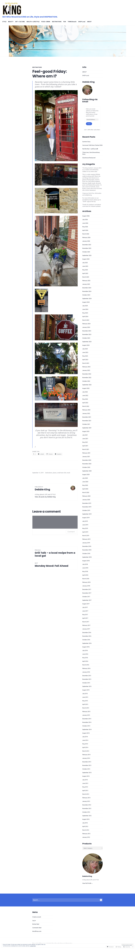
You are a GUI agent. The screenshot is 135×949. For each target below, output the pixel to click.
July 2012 (85, 823)
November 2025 (86, 248)
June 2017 (85, 611)
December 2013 (86, 761)
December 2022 (86, 374)
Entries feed (35, 924)
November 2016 (86, 636)
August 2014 (86, 733)
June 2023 (85, 352)
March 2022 (85, 406)
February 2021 (86, 453)
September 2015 (86, 686)
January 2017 (86, 629)
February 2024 (86, 323)
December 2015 (86, 675)
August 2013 (86, 776)
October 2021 (86, 424)
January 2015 (86, 715)
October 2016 (86, 639)
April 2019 (85, 532)
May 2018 (85, 571)
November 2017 (86, 593)
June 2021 (85, 438)
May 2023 (85, 356)
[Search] (101, 900)
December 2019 (86, 503)
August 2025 (86, 259)
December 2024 (86, 287)
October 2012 (86, 812)
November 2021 (86, 420)
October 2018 (86, 553)
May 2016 (85, 657)
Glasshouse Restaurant (88, 157)
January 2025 (86, 284)
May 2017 (85, 614)
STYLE (4, 21)
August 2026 (86, 216)
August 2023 (86, 345)
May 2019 (85, 528)
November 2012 (86, 808)
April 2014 (85, 747)
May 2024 (85, 313)
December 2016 (86, 632)
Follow (88, 123)
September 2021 (86, 428)
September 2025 (86, 255)
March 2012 (85, 830)
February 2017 (86, 625)
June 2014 (85, 740)
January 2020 (86, 499)
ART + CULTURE (20, 21)
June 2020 (85, 481)
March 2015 (85, 708)
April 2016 (85, 661)
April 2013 (85, 790)
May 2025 (85, 270)
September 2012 (86, 815)
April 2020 (85, 489)
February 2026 (86, 237)
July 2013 (85, 779)
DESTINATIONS (56, 21)
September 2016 (86, 643)
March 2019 (85, 535)
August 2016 (86, 647)
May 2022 (85, 399)
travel (68, 472)
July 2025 (85, 262)
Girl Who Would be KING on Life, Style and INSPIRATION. (30, 16)
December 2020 (86, 460)
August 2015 (86, 690)
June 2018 (85, 568)
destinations (48, 472)
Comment (71, 532)
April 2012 (85, 826)
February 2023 (86, 366)
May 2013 (85, 787)
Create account (36, 917)
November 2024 (86, 291)
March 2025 (85, 277)
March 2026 (85, 234)
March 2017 (85, 621)
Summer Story (86, 141)
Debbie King (87, 876)
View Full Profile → (87, 883)
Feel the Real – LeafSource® (90, 149)
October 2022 (86, 381)
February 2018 (86, 582)
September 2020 (86, 471)
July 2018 (85, 564)
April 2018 (85, 575)
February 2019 (86, 539)
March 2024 (85, 320)
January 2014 (86, 758)
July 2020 (85, 478)
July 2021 (85, 435)
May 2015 (85, 700)
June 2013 (85, 783)
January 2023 (86, 370)
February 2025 (86, 280)
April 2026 (85, 230)
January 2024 (86, 327)
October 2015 (86, 682)
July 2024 (85, 305)
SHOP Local (81, 21)
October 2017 (86, 596)
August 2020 (86, 474)
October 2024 (86, 295)
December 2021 (86, 417)
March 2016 (85, 665)
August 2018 (86, 560)
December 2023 (86, 331)
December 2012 (86, 805)
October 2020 (86, 467)
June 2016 (85, 654)
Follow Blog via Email (90, 100)
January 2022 (86, 413)
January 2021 (86, 456)
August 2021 (86, 431)
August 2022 (86, 388)
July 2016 (85, 650)
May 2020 (85, 485)
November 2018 (86, 550)
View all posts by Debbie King (45, 497)
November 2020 (86, 463)
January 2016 (86, 672)
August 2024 (86, 302)
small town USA (61, 472)
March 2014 (85, 751)
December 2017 (86, 589)
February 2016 (86, 668)
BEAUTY (10, 21)
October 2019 (86, 510)
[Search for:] (67, 900)
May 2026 (85, 226)
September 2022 (86, 384)
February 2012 (86, 833)
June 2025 (85, 266)
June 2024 (85, 309)
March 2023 (85, 363)
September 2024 (86, 298)
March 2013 (85, 794)
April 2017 (85, 618)
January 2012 (86, 837)
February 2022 (86, 410)
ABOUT (89, 21)
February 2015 (86, 711)
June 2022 (85, 395)
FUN (64, 21)
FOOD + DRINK (45, 21)
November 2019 (86, 507)
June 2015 (85, 697)
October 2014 (86, 726)
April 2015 (85, 704)
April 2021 (85, 445)
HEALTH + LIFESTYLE (33, 21)
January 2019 (86, 542)
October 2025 (86, 252)
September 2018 (86, 557)
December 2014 (86, 718)
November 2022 (86, 377)
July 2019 (85, 521)
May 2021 (85, 442)
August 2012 (86, 819)
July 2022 (85, 392)
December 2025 (86, 244)
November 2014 (86, 722)
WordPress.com (36, 931)
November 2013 (86, 765)
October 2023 (86, 338)
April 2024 (85, 316)
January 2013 (86, 801)
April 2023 (85, 359)
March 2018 (85, 578)
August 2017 (86, 603)
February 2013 (86, 797)
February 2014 (86, 754)
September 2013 (86, 772)
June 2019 (85, 524)
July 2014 (85, 736)
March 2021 (85, 449)
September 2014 (86, 729)
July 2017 (85, 607)
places (55, 472)
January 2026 (86, 241)
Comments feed (36, 927)
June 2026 (85, 223)
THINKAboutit (72, 21)
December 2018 (86, 546)
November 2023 (86, 334)
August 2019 (86, 517)
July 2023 (85, 349)
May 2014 (85, 744)
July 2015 (85, 693)
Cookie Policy (33, 945)
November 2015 (86, 679)
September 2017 (86, 600)
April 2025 (85, 273)
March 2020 (85, 492)
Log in (34, 920)
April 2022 (85, 402)
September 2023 (86, 341)
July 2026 (85, 219)
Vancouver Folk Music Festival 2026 (92, 145)
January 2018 (86, 586)
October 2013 (86, 769)
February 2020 (86, 496)
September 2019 (86, 514)
